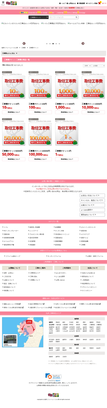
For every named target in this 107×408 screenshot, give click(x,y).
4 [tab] (57, 44)
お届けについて (87, 205)
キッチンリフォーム (54, 256)
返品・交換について (10, 283)
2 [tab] (50, 44)
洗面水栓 (7, 234)
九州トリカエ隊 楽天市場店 (64, 304)
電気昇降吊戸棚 (9, 245)
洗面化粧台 (58, 238)
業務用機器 (58, 241)
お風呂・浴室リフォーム (95, 256)
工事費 (5, 53)
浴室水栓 (84, 231)
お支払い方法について (89, 195)
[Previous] (24, 43)
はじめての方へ (61, 273)
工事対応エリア (35, 273)
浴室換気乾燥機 (9, 238)
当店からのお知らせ (88, 273)
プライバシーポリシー (89, 287)
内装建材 (32, 245)
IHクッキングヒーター (11, 231)
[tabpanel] (53, 31)
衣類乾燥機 (84, 241)
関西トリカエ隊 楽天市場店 (90, 304)
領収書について (9, 290)
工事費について (35, 280)
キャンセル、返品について (91, 200)
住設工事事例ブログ (36, 304)
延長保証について (9, 287)
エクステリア (85, 234)
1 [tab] (47, 44)
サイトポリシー (87, 290)
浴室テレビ (84, 238)
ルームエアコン (9, 241)
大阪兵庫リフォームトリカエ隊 (39, 307)
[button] (53, 377)
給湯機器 (58, 227)
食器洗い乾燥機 (34, 227)
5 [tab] (60, 44)
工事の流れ (33, 276)
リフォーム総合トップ (13, 256)
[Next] (83, 43)
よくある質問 (86, 210)
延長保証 (58, 245)
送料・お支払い (9, 273)
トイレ (6, 227)
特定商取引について (88, 283)
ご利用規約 (85, 280)
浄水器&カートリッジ (62, 234)
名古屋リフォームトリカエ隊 (65, 307)
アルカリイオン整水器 (36, 234)
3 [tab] (53, 44)
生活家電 (32, 241)
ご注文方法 (7, 276)
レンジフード (33, 231)
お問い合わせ (60, 280)
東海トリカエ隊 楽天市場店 (13, 307)
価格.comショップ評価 (11, 304)
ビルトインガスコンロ (88, 227)
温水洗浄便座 (33, 238)
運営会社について (87, 215)
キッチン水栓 (59, 231)
